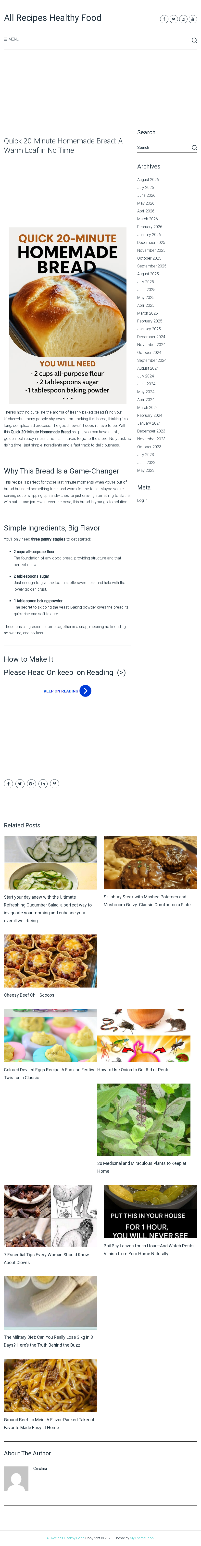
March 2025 (147, 313)
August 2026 (148, 179)
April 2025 (145, 305)
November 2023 (151, 439)
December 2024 (151, 336)
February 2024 (149, 415)
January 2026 (149, 234)
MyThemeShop (142, 1538)
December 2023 (151, 431)
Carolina (40, 1468)
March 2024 (147, 407)
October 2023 (149, 447)
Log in (142, 500)
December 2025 (151, 242)
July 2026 (145, 187)
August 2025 (148, 274)
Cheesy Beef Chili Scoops (29, 995)
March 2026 (147, 219)
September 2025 (151, 266)
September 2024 (151, 360)
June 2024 (146, 384)
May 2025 (145, 297)
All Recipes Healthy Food (52, 18)
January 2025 (149, 329)
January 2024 (149, 423)
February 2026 (149, 226)
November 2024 (151, 344)
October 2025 (149, 258)
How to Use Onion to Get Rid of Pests (133, 1069)
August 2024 (148, 368)
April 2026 (145, 211)
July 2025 (145, 281)
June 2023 (146, 462)
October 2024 (149, 352)
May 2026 (145, 203)
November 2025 (151, 250)
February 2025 (149, 321)
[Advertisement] (100, 93)
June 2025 (146, 289)
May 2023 (145, 470)
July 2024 (145, 376)
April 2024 (145, 399)
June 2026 (146, 195)
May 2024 (145, 392)
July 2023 (145, 454)
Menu (14, 39)
